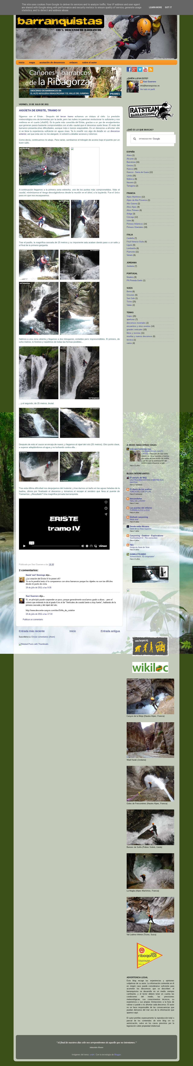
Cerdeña (130, 238)
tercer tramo (66, 116)
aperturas (131, 319)
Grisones (130, 295)
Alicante (130, 159)
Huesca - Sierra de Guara (138, 172)
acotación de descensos (52, 62)
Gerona (130, 166)
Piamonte (131, 252)
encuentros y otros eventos (138, 326)
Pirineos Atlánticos (135, 224)
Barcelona (131, 162)
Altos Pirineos (133, 210)
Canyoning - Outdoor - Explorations (146, 536)
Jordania (130, 266)
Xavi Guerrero (32, 596)
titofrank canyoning (139, 517)
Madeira (130, 277)
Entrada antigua (110, 631)
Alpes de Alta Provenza (137, 200)
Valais (129, 305)
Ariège (129, 214)
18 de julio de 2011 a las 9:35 (38, 588)
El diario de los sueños (141, 489)
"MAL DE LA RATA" (137, 501)
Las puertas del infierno (141, 508)
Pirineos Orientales (135, 227)
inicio (21, 62)
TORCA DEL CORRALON (140, 492)
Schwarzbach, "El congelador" (142, 556)
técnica (130, 340)
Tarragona (131, 186)
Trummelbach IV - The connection (143, 538)
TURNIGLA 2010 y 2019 (140, 510)
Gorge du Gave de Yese (139, 547)
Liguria (129, 245)
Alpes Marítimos (134, 197)
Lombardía (131, 248)
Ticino (129, 302)
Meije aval (134, 519)
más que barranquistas (140, 449)
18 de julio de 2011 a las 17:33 (39, 614)
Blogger (117, 1055)
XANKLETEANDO (138, 554)
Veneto (130, 255)
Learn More (155, 7)
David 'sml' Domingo (35, 575)
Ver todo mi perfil (147, 89)
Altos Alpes (132, 207)
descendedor (136, 499)
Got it (168, 7)
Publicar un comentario (33, 619)
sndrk (92, 1055)
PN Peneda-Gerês (134, 280)
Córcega (130, 217)
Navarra (130, 182)
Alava (129, 155)
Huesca (130, 169)
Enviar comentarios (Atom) (43, 637)
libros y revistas (134, 333)
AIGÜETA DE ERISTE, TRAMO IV (40, 110)
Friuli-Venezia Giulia (135, 242)
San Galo (131, 298)
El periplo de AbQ (138, 478)
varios (129, 343)
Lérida (129, 176)
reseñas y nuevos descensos (139, 336)
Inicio (73, 631)
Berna (129, 292)
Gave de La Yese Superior (140, 529)
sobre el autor (89, 62)
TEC (132, 545)
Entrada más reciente (32, 631)
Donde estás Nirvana (139, 526)
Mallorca (130, 179)
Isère (129, 221)
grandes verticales (135, 330)
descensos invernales (136, 323)
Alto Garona (132, 204)
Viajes (129, 316)
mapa (32, 62)
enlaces (74, 62)
